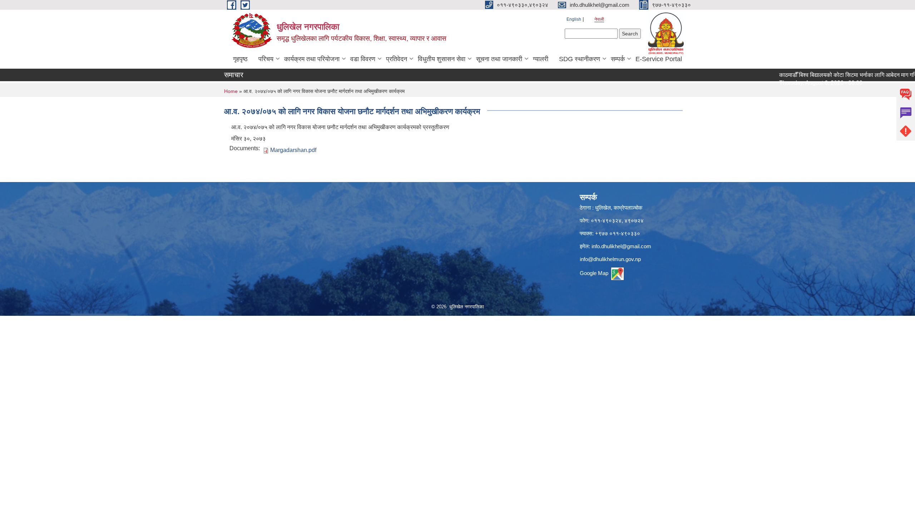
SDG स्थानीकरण (579, 59)
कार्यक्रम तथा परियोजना (312, 59)
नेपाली (599, 19)
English (574, 19)
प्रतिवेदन (396, 59)
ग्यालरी (540, 59)
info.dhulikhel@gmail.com (621, 246)
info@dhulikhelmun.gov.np (610, 259)
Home (231, 91)
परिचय (265, 59)
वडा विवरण (362, 59)
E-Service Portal (658, 59)
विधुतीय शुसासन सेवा (441, 59)
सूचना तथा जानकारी (499, 59)
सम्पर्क (618, 59)
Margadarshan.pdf (293, 150)
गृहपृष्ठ (240, 59)
